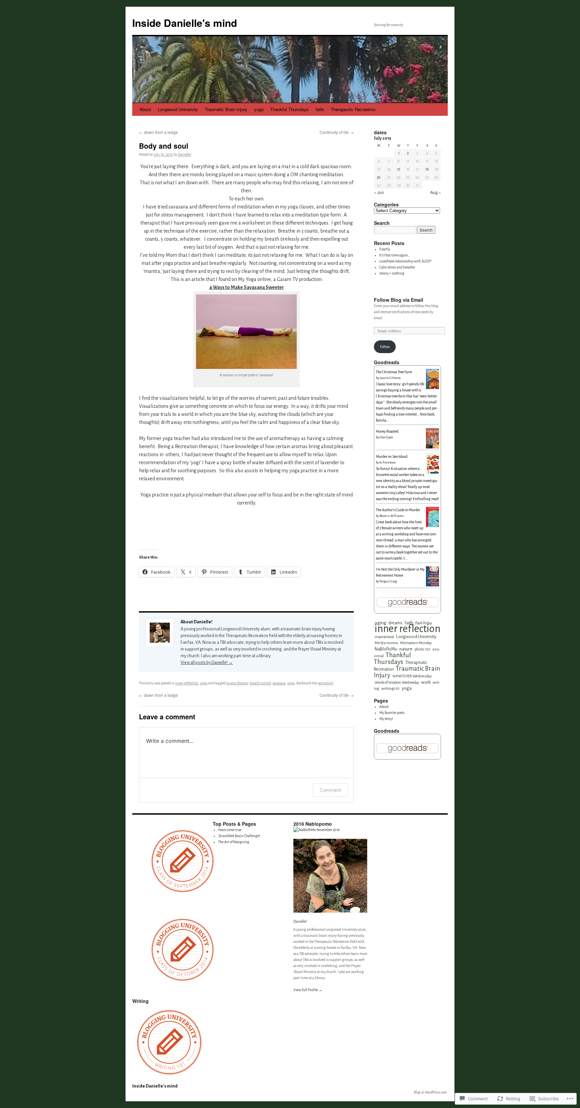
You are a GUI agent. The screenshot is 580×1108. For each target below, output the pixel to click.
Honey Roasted (387, 431)
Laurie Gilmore (390, 378)
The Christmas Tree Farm (394, 372)
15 (398, 169)
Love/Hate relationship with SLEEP (405, 261)
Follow (385, 347)
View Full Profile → (308, 990)
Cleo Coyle (386, 437)
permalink (325, 683)
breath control (260, 683)
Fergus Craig (388, 581)
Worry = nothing (391, 273)
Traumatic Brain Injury (226, 109)
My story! (386, 719)
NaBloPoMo (386, 649)
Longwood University (178, 109)
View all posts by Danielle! (207, 662)
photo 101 (422, 649)
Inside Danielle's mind (184, 22)
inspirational (384, 637)
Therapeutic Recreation (353, 109)
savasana (279, 683)
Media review (386, 643)
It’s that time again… (394, 255)
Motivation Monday (416, 643)
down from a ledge (158, 132)
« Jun (379, 192)
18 (427, 169)
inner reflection (186, 683)
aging (380, 622)
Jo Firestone (388, 462)
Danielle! (184, 154)
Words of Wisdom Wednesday (397, 682)
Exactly (384, 249)
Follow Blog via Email (398, 299)
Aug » (435, 192)
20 (379, 177)
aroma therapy (237, 683)
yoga (258, 109)
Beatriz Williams (392, 516)
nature (406, 649)
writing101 (390, 688)
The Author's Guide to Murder (398, 510)
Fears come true (229, 830)
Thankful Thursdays (289, 109)
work (426, 682)
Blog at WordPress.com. (431, 1092)
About (145, 109)
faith (320, 109)
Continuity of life (337, 132)
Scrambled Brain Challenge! (239, 836)
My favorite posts (391, 713)
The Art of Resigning (233, 842)
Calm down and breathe (397, 267)
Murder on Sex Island (391, 456)
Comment (330, 790)
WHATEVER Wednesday (412, 676)
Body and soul (163, 146)
